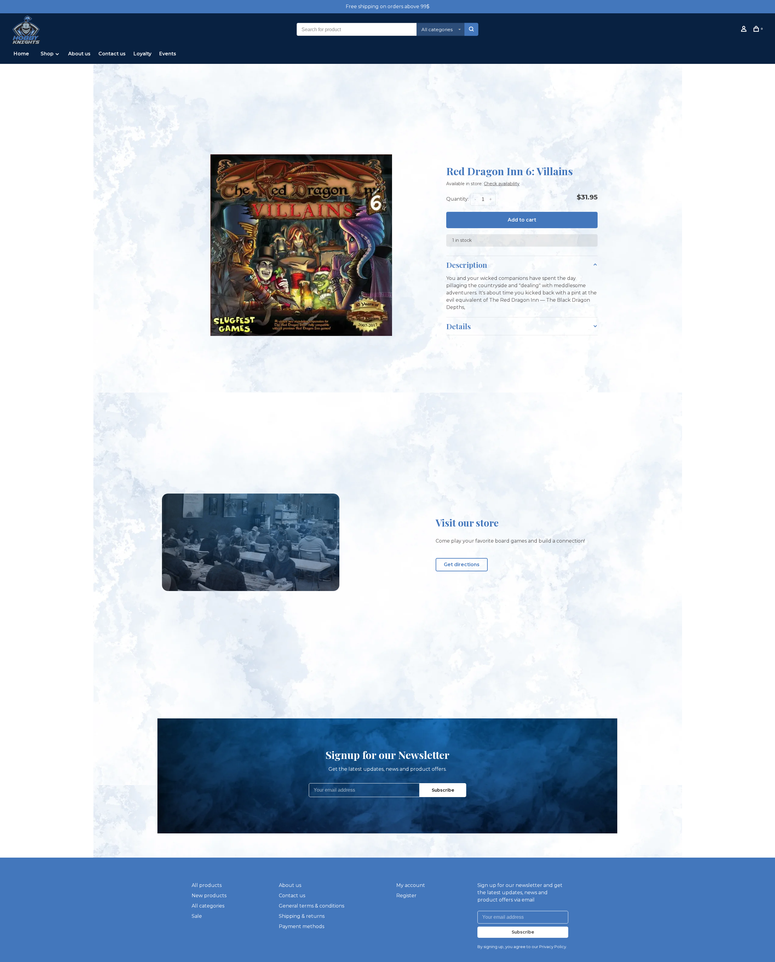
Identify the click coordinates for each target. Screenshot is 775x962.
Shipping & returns (302, 916)
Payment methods (301, 926)
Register (406, 895)
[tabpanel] (301, 245)
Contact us (112, 54)
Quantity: (457, 199)
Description (466, 265)
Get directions (462, 564)
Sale (197, 916)
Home (21, 54)
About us (79, 54)
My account (410, 885)
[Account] (744, 30)
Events (167, 54)
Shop (48, 54)
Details (458, 326)
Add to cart (522, 220)
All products (207, 885)
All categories (208, 906)
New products (209, 895)
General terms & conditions (311, 906)
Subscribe (443, 790)
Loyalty (142, 54)
